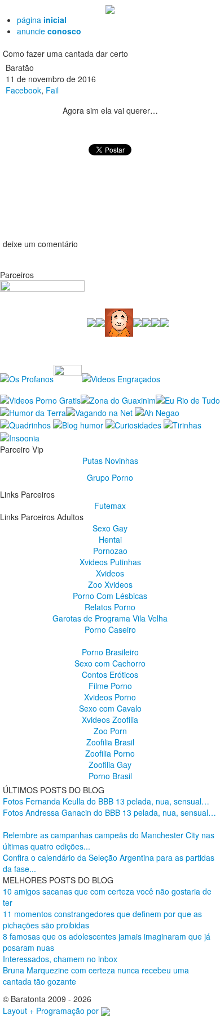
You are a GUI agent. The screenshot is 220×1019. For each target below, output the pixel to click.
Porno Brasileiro (110, 652)
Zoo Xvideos (110, 584)
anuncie (49, 31)
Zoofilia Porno (110, 753)
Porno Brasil (110, 775)
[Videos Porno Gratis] (40, 398)
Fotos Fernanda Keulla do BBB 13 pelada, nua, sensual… (106, 801)
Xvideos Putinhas (110, 561)
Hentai (110, 539)
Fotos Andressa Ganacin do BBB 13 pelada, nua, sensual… (109, 812)
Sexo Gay (110, 528)
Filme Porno (110, 685)
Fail (52, 90)
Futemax (110, 505)
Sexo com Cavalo (110, 708)
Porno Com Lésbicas (110, 595)
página (42, 19)
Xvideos (110, 573)
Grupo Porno (110, 477)
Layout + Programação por (52, 1010)
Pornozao (110, 550)
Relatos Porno (110, 607)
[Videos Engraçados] (121, 377)
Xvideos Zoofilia (110, 719)
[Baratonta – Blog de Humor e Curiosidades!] (110, 8)
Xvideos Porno (110, 697)
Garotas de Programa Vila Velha (110, 618)
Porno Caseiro (110, 629)
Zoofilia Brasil (110, 742)
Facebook (23, 90)
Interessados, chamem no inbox (60, 958)
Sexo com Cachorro (110, 663)
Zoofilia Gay (110, 764)
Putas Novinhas (110, 460)
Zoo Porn (110, 730)
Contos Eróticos (110, 674)
